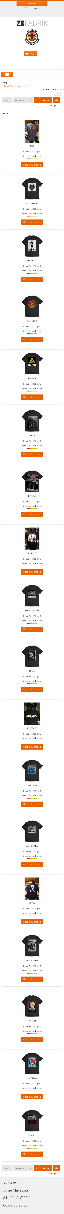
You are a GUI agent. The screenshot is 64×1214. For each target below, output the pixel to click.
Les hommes (32, 846)
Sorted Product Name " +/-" (15, 86)
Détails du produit (32, 164)
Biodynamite (32, 203)
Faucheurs (32, 553)
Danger (32, 378)
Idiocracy (32, 728)
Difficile (32, 496)
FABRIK (32, 23)
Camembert (32, 321)
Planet (32, 1135)
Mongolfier (32, 960)
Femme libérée (32, 610)
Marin (32, 903)
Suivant (46, 100)
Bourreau (32, 260)
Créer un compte (32, 8)
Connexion (31, 3)
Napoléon (32, 1078)
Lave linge (32, 785)
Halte (32, 671)
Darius (32, 435)
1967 (32, 146)
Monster (32, 1021)
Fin (56, 100)
